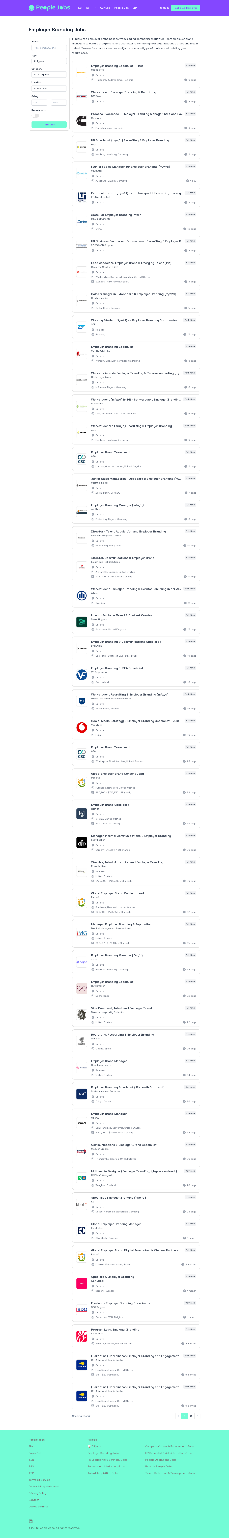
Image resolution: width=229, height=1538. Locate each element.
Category (37, 68)
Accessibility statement (44, 1486)
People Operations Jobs (160, 1460)
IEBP (31, 1473)
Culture (105, 8)
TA (87, 8)
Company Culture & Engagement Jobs (169, 1446)
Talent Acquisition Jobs (103, 1473)
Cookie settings (38, 1506)
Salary (35, 96)
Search (35, 41)
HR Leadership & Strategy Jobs (107, 1460)
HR (94, 8)
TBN (31, 1460)
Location (36, 82)
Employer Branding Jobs (103, 1453)
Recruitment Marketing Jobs (106, 1466)
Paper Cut (35, 1453)
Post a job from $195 (185, 7)
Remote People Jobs (158, 1466)
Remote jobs (39, 110)
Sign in (164, 8)
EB (79, 8)
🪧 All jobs (94, 1446)
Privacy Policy (37, 1493)
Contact (34, 1500)
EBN (135, 8)
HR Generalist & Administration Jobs (168, 1453)
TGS (31, 1466)
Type (34, 55)
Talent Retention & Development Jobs (170, 1473)
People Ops (121, 8)
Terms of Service (39, 1480)
